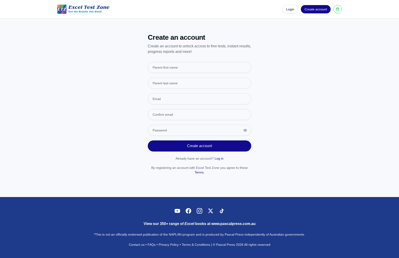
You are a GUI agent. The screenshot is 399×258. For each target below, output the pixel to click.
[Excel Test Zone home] (83, 9)
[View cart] (337, 9)
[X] (210, 211)
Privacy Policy (169, 244)
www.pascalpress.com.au (233, 224)
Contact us (137, 244)
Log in (219, 158)
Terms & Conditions (196, 244)
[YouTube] (177, 211)
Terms (199, 172)
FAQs (152, 244)
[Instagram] (199, 211)
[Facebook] (188, 211)
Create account (316, 9)
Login (290, 9)
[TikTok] (221, 211)
